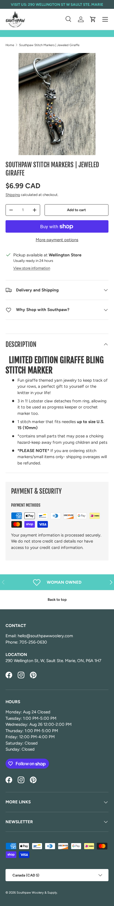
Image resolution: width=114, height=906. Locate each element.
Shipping (13, 194)
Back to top (57, 599)
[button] (93, 19)
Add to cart (76, 210)
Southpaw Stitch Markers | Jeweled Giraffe (49, 45)
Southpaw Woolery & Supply (37, 892)
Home (10, 45)
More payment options (57, 239)
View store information (31, 268)
